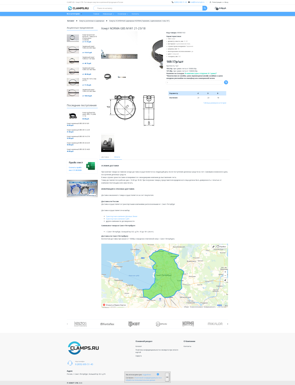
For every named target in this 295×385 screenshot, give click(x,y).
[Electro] (78, 8)
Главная (96, 14)
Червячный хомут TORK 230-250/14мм (89, 47)
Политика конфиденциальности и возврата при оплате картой (157, 351)
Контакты (135, 14)
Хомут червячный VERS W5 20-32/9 (78, 143)
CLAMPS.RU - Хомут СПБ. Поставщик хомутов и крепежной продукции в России (95, 2)
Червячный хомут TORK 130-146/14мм (89, 69)
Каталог (70, 21)
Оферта (139, 356)
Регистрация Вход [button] (220, 2)
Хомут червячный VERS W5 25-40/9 (78, 149)
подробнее (146, 374)
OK (167, 377)
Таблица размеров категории (214, 103)
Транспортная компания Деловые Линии (121, 216)
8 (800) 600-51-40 (180, 2)
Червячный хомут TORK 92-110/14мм (88, 58)
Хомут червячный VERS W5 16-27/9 (78, 136)
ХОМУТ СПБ (73, 383)
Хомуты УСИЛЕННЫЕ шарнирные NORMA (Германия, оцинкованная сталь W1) (139, 21)
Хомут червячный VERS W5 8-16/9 (78, 123)
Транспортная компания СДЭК (117, 219)
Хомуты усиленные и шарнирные (91, 21)
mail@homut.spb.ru (197, 2)
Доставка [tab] (105, 157)
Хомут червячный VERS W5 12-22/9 (78, 130)
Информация (107, 14)
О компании (122, 14)
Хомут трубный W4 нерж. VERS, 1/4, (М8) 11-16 (89, 114)
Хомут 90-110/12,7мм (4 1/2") (89, 79)
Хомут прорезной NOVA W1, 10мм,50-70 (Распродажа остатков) (89, 37)
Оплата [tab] (117, 157)
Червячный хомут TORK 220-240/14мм (89, 90)
